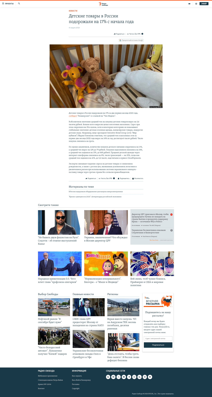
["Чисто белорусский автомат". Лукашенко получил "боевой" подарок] (54, 336)
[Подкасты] (145, 377)
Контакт (41, 388)
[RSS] (139, 377)
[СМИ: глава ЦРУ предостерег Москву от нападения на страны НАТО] (89, 307)
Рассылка (75, 384)
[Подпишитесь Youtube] (124, 377)
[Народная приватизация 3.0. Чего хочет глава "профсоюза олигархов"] (60, 263)
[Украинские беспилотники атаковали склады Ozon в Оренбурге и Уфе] (89, 339)
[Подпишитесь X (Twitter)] (118, 377)
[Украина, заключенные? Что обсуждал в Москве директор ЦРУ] (106, 222)
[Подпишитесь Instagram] (134, 377)
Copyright (75, 388)
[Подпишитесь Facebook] (113, 377)
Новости (73, 11)
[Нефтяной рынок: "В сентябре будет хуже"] (54, 307)
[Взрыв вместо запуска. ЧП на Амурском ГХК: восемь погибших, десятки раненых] (123, 307)
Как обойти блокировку (81, 380)
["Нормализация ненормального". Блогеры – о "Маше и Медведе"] (106, 263)
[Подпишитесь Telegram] (129, 377)
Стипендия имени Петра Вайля (50, 380)
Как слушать (77, 376)
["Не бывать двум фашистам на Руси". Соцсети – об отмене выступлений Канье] (60, 222)
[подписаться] (150, 377)
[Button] (119, 34)
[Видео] (189, 3)
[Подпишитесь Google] (108, 377)
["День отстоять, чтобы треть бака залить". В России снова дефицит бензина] (123, 342)
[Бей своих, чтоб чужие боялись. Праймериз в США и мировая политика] (152, 263)
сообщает (73, 116)
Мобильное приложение (47, 376)
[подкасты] (196, 3)
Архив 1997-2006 (44, 384)
